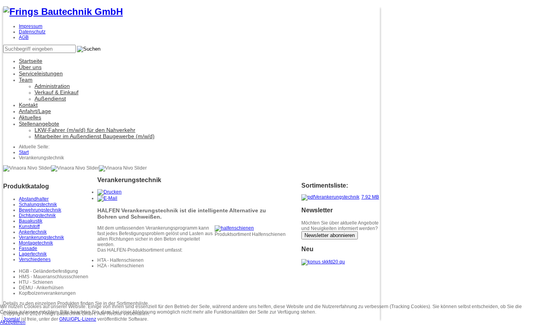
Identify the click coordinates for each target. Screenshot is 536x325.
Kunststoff (29, 226)
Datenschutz (32, 32)
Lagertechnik (33, 254)
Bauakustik (30, 221)
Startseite (30, 61)
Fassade (28, 248)
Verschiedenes (35, 259)
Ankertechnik (33, 232)
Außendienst (50, 98)
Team (26, 80)
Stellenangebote (39, 124)
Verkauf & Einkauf (56, 92)
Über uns (30, 67)
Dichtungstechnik (37, 215)
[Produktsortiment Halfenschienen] (234, 228)
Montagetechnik (36, 243)
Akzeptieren (13, 322)
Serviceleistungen (41, 73)
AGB (24, 37)
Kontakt (28, 105)
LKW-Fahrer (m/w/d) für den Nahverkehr (85, 130)
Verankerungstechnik (41, 237)
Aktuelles (30, 117)
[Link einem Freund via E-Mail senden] (107, 198)
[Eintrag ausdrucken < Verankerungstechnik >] (109, 192)
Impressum (30, 26)
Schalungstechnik (38, 204)
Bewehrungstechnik (40, 210)
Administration (52, 86)
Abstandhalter (34, 199)
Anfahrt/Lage (35, 111)
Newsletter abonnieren (329, 235)
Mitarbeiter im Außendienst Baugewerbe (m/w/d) (95, 136)
